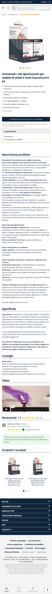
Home (4, 2)
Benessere (13, 14)
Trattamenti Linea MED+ (30, 14)
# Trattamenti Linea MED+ (13, 139)
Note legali (40, 548)
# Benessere (9, 136)
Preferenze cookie (28, 552)
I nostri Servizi (26, 2)
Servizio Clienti (14, 2)
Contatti (29, 548)
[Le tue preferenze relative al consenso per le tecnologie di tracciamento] (47, 589)
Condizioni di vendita (34, 544)
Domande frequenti (14, 548)
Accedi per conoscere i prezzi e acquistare (26, 119)
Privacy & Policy (12, 552)
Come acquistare (15, 544)
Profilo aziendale (18, 540)
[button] (23, 491)
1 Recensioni (39, 418)
